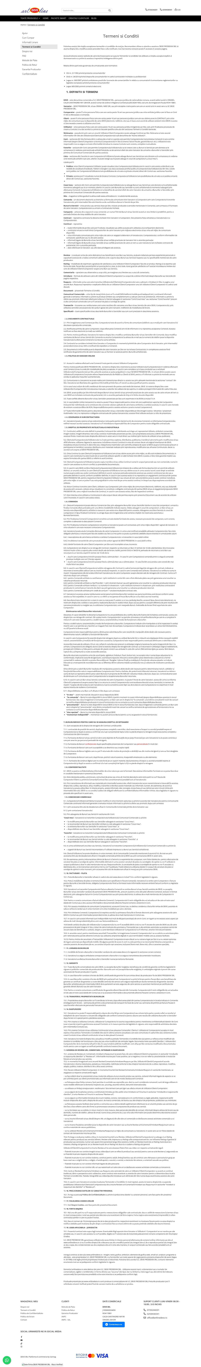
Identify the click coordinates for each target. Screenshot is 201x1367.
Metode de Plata (29, 60)
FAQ (24, 55)
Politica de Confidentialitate (32, 1313)
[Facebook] (21, 1337)
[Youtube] (21, 1340)
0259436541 (153, 1313)
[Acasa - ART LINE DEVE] (34, 10)
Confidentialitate (29, 73)
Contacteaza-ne (115, 1324)
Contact (24, 1319)
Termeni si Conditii (36, 24)
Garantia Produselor (31, 69)
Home (46, 18)
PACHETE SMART (58, 18)
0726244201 (153, 1310)
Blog (93, 18)
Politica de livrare (27, 1316)
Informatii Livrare (30, 42)
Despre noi (27, 51)
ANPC (64, 1316)
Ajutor (25, 33)
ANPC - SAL (66, 1319)
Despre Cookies (77, 1205)
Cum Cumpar (28, 37)
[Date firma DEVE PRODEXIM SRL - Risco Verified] (42, 1364)
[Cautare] (109, 10)
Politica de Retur (29, 64)
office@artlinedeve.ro (157, 1317)
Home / (24, 24)
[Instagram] (21, 1346)
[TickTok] (21, 1343)
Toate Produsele (29, 18)
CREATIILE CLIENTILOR (79, 18)
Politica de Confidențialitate (93, 1194)
